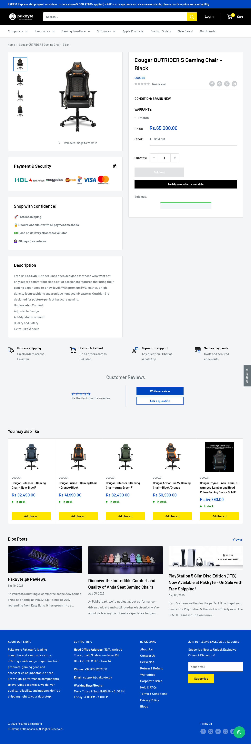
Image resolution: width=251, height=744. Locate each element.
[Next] (243, 481)
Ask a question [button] (160, 401)
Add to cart (31, 516)
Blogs (144, 706)
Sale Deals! (185, 31)
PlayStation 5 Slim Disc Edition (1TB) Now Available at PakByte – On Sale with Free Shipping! (205, 582)
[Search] (192, 16)
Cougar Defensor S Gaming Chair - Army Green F (123, 485)
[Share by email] (234, 83)
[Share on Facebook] (212, 83)
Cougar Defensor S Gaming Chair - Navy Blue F (29, 485)
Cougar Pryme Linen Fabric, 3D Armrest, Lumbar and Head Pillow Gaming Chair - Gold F (219, 487)
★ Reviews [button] (247, 375)
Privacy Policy (149, 700)
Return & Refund (151, 668)
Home (11, 44)
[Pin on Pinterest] (219, 83)
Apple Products (133, 31)
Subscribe (201, 678)
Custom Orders (160, 31)
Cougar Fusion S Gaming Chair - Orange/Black (78, 485)
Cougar (140, 77)
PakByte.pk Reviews (27, 579)
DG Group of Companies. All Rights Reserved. (35, 729)
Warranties (147, 674)
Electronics (42, 31)
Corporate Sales (151, 681)
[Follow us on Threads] (218, 731)
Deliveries (147, 662)
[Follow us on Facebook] (203, 731)
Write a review (160, 391)
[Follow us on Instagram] (225, 731)
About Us (146, 649)
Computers (15, 31)
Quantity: (141, 157)
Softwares (104, 31)
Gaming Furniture (74, 31)
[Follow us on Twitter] (210, 731)
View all (238, 539)
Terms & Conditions (153, 693)
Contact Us (147, 655)
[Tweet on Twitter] (227, 83)
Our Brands (207, 31)
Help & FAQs (148, 687)
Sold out (159, 172)
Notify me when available (186, 184)
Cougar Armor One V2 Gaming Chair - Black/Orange (172, 485)
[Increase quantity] (175, 158)
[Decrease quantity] (154, 158)
